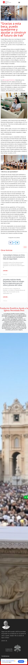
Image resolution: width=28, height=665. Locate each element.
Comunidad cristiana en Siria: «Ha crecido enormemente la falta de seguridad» (14, 257)
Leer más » (5, 270)
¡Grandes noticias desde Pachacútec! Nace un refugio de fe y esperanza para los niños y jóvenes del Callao (13, 282)
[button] (19, 2)
